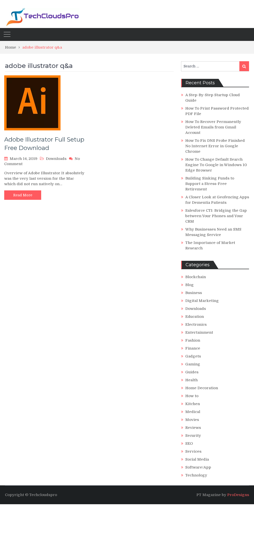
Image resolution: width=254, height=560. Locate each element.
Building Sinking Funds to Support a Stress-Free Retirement (209, 183)
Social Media (197, 459)
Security (193, 435)
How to (191, 396)
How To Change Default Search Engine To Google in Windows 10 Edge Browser (216, 165)
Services (193, 451)
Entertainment (199, 332)
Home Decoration (201, 388)
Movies (192, 419)
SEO (189, 443)
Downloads (56, 158)
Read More (22, 195)
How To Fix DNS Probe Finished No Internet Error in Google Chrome (215, 146)
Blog (189, 285)
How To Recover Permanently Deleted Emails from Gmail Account (213, 127)
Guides (191, 372)
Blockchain (195, 277)
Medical (192, 412)
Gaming (192, 364)
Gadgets (193, 356)
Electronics (196, 324)
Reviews (193, 427)
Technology (196, 475)
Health (191, 380)
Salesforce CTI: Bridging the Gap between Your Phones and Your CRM (216, 216)
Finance (192, 348)
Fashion (192, 340)
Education (194, 316)
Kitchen (192, 404)
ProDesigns (238, 495)
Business (193, 293)
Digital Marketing (202, 300)
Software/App (198, 467)
